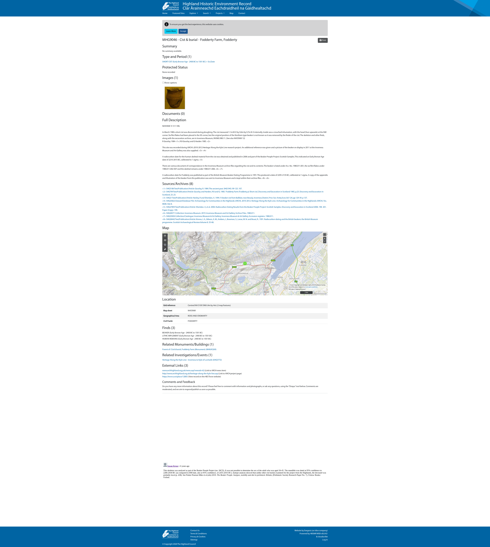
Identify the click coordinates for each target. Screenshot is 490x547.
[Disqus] (245, 427)
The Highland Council (186, 544)
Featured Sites (179, 13)
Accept (183, 31)
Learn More (171, 31)
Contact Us (194, 531)
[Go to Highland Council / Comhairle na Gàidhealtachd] (170, 5)
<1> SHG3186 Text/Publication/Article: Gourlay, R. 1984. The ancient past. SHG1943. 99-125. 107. (202, 189)
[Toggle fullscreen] (324, 234)
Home (164, 13)
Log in (325, 540)
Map (231, 13)
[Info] (165, 245)
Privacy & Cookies (197, 537)
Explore (193, 13)
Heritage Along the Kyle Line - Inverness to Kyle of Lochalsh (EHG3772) (192, 360)
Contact (241, 13)
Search (206, 13)
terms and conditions (311, 287)
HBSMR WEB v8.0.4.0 (319, 534)
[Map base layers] (165, 240)
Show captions (170, 83)
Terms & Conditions (198, 534)
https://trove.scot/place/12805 (175, 377)
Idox (317, 531)
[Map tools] (165, 249)
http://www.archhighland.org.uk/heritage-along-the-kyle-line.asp (190, 374)
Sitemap (193, 540)
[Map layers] (165, 236)
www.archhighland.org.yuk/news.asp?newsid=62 (183, 371)
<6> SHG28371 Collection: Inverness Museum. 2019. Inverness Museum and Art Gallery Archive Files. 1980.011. (208, 213)
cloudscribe (323, 537)
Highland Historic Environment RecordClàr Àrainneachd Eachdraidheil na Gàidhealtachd (227, 6)
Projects (219, 13)
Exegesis (307, 531)
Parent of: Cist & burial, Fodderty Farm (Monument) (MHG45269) (189, 350)
